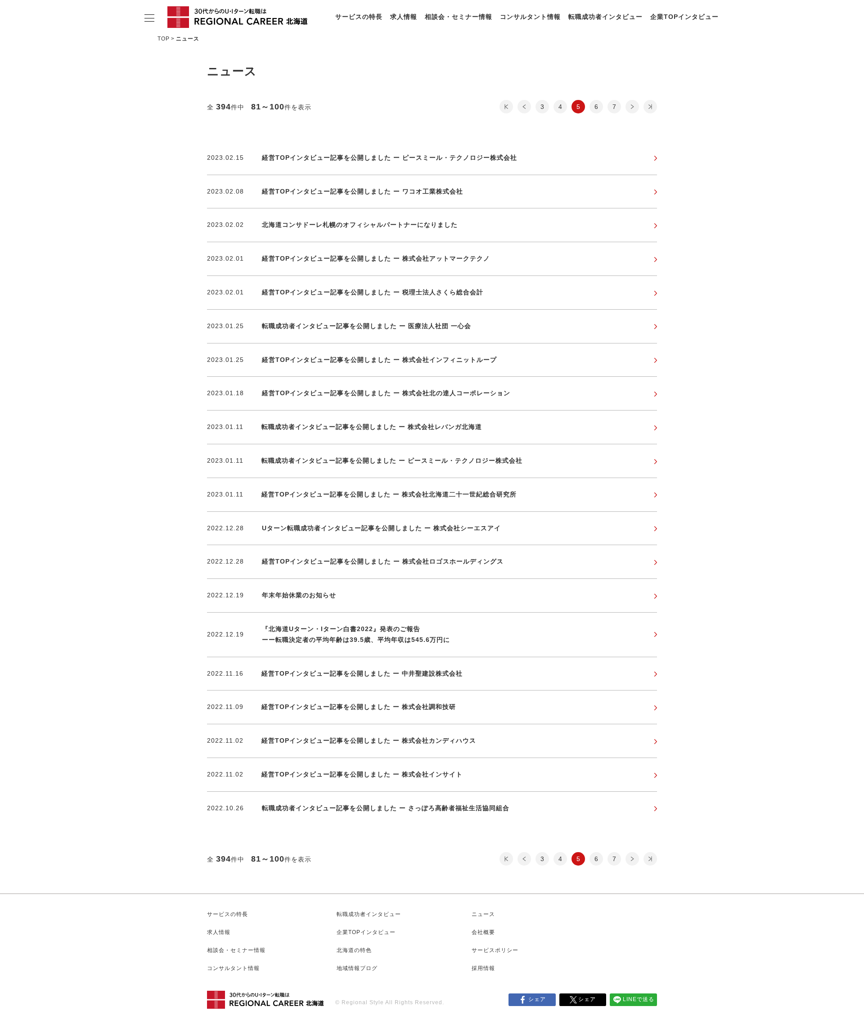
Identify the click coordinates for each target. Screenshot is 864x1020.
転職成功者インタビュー (605, 16)
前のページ (524, 106)
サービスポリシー (495, 950)
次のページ (632, 106)
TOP (164, 39)
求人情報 (403, 16)
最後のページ (650, 106)
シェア (537, 999)
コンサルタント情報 (530, 16)
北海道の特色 (354, 950)
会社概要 (483, 932)
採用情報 (483, 968)
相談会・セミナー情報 (458, 16)
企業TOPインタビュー (684, 16)
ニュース (483, 914)
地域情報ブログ (357, 968)
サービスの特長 (358, 16)
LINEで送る (638, 999)
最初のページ (506, 106)
